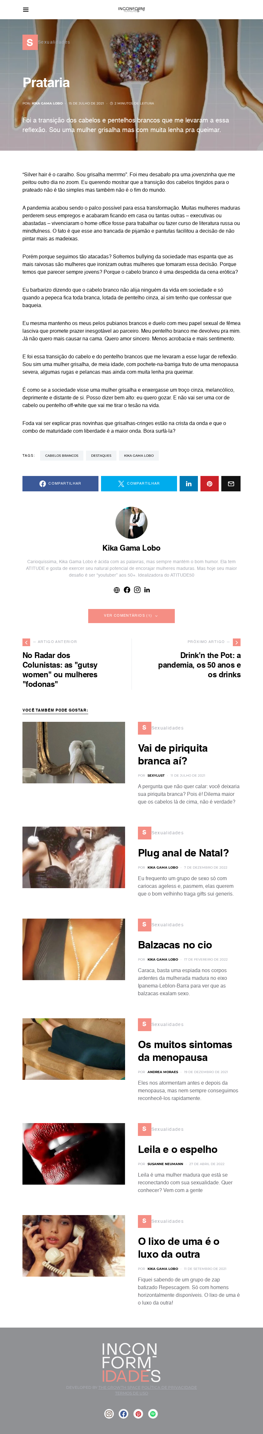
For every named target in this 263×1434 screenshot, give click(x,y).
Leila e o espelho (177, 1150)
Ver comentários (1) (128, 616)
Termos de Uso (131, 1393)
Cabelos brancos (61, 456)
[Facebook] (123, 1414)
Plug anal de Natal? (183, 853)
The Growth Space (119, 1387)
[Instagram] (109, 1414)
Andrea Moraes (163, 1072)
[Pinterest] (138, 1414)
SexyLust (156, 775)
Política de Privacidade (169, 1387)
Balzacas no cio (175, 945)
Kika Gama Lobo (47, 103)
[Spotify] (153, 1414)
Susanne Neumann (165, 1164)
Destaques (101, 456)
